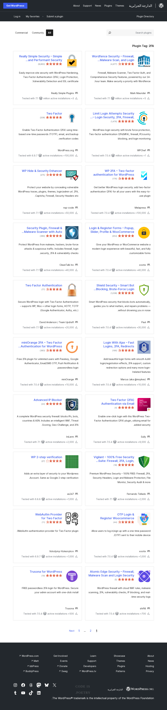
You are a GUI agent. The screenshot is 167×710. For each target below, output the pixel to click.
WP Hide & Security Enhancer (42, 171)
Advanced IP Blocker (48, 400)
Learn (93, 655)
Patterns (120, 671)
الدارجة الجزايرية (115, 689)
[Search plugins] (109, 32)
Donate (62, 666)
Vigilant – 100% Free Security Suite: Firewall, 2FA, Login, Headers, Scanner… (114, 459)
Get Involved (60, 655)
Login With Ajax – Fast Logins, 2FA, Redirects (118, 344)
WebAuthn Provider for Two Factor (48, 516)
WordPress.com (29, 655)
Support (91, 660)
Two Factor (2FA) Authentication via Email (117, 401)
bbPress (33, 666)
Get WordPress (15, 5)
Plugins (121, 666)
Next (71, 630)
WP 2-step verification (46, 457)
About (150, 655)
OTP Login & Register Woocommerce (117, 516)
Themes (120, 660)
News (151, 660)
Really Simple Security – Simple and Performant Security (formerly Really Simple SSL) (40, 58)
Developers (90, 666)
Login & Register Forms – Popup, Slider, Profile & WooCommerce (111, 229)
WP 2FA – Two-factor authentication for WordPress (113, 172)
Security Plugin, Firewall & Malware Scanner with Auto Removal (43, 230)
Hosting (150, 666)
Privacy (150, 671)
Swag (63, 671)
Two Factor (54, 113)
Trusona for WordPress (46, 571)
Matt (35, 660)
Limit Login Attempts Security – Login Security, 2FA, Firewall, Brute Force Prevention (113, 115)
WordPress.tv (87, 671)
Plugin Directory (145, 16)
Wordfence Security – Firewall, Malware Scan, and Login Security (113, 58)
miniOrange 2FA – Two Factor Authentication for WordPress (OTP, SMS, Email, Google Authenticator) (41, 344)
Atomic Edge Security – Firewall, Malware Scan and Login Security (111, 573)
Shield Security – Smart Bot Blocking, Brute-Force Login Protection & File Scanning (115, 287)
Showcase (119, 655)
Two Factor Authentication (43, 285)
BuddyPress (31, 671)
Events (64, 660)
